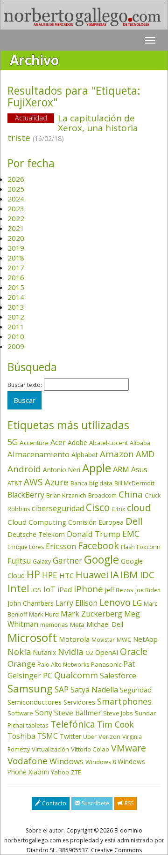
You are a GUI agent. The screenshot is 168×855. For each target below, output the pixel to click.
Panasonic (106, 664)
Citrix (118, 509)
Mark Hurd (44, 614)
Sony (43, 712)
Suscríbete (94, 803)
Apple (96, 468)
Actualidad (31, 117)
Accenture (34, 443)
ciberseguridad (58, 508)
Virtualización (50, 749)
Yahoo (60, 772)
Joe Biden (148, 590)
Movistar (103, 640)
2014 (15, 297)
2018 (15, 257)
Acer (58, 442)
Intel (18, 588)
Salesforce (118, 675)
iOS (36, 590)
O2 (89, 653)
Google (101, 559)
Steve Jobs (118, 713)
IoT (49, 589)
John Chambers (30, 603)
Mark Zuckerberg (91, 614)
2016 (15, 277)
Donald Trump (93, 533)
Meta (77, 624)
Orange (21, 663)
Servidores (79, 702)
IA (114, 574)
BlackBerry (25, 495)
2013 (15, 307)
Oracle (133, 651)
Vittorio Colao (90, 749)
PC (47, 675)
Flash (128, 547)
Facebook (98, 545)
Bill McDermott (134, 483)
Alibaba (140, 443)
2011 (15, 326)
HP (33, 574)
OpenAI (106, 652)
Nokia (19, 651)
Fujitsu (19, 561)
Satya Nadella (94, 689)
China (131, 494)
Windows (66, 761)
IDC (147, 574)
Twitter (70, 736)
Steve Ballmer (77, 712)
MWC (124, 640)
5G (12, 441)
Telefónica (72, 724)
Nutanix (44, 652)
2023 (15, 208)
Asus (139, 469)
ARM (121, 469)
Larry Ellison (77, 603)
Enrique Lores (25, 547)
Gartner (67, 560)
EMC (131, 533)
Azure (57, 482)
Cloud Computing (36, 522)
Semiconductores (34, 701)
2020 (15, 238)
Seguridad (136, 689)
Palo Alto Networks (63, 665)
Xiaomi (38, 771)
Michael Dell (104, 624)
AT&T (14, 483)
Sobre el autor (44, 830)
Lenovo (115, 602)
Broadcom (102, 495)
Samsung (30, 688)
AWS (33, 482)
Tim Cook (115, 724)
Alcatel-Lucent (108, 443)
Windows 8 (100, 762)
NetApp (145, 639)
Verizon (109, 736)
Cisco (98, 507)
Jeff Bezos (119, 590)
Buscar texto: (24, 385)
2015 (15, 287)
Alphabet (84, 454)
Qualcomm (76, 675)
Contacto (53, 803)
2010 (15, 336)
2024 (15, 198)
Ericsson (61, 546)
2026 (15, 179)
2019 (15, 248)
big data (100, 483)
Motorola (74, 639)
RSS (128, 803)
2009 (15, 346)
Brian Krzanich (66, 495)
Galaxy (42, 561)
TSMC (47, 736)
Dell (134, 521)
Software (20, 713)
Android (24, 469)
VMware (128, 748)
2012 (15, 316)
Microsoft (32, 637)
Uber (90, 737)
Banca (78, 483)
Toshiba (21, 736)
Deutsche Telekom (36, 534)
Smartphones (124, 701)
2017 (15, 267)
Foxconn (149, 547)
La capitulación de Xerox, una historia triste (72, 128)
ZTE (76, 772)
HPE (49, 574)
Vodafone (27, 761)
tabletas (37, 725)
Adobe (77, 442)
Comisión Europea (96, 522)
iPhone (88, 589)
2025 (15, 188)
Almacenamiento (38, 454)
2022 (15, 218)
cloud (139, 507)
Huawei (92, 574)
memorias (54, 624)
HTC (66, 575)
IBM (129, 574)
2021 (15, 228)
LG (137, 602)
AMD (145, 454)
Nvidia (71, 651)
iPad (64, 589)
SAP (62, 689)
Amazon (117, 454)
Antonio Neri (61, 469)
